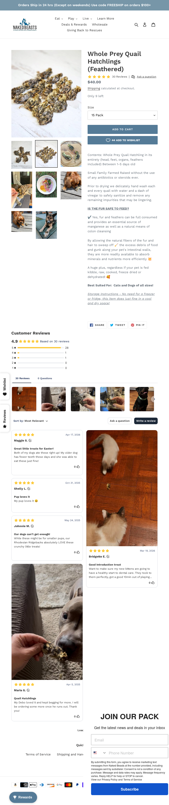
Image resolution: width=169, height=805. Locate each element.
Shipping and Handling (73, 754)
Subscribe (123, 789)
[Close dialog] (165, 706)
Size (91, 107)
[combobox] (92, 752)
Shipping (94, 88)
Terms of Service (38, 754)
